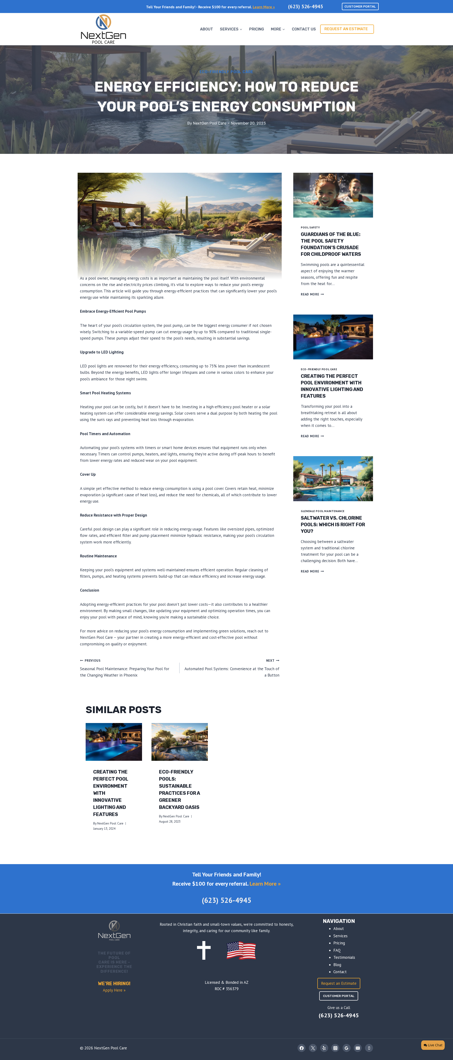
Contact (340, 971)
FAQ (337, 950)
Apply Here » (114, 990)
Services (340, 935)
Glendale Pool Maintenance (322, 511)
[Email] (358, 1048)
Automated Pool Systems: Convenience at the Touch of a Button (232, 668)
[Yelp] (324, 1048)
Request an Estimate (346, 29)
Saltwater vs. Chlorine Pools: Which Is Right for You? (333, 524)
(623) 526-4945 (305, 6)
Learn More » (264, 6)
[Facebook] (302, 1048)
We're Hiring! (114, 983)
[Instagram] (335, 1048)
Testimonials (344, 957)
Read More (312, 294)
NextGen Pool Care (209, 123)
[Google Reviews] (347, 1048)
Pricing (256, 29)
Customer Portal (360, 6)
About (206, 29)
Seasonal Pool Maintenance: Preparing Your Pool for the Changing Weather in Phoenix (124, 668)
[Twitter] (313, 1048)
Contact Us (304, 29)
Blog (337, 964)
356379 (232, 988)
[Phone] (369, 1048)
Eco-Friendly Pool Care (227, 72)
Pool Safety (310, 227)
